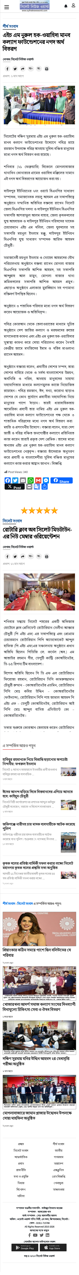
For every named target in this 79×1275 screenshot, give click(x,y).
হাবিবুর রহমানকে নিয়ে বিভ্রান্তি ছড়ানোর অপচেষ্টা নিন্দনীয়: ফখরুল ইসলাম (35, 761)
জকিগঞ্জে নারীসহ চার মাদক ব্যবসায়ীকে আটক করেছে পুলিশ (39, 826)
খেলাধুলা (58, 1183)
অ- (39, 68)
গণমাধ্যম (58, 1157)
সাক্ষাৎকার (58, 1190)
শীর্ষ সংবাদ (10, 26)
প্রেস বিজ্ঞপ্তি (58, 1177)
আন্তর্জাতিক (21, 1157)
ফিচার (21, 1183)
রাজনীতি (21, 1170)
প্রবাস (21, 1164)
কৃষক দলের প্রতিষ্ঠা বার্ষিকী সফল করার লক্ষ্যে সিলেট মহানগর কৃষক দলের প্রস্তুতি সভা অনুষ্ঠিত (38, 865)
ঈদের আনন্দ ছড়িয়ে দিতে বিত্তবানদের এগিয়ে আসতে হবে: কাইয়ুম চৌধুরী (38, 793)
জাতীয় (58, 1151)
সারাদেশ (58, 1164)
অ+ (31, 68)
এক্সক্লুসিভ (58, 1170)
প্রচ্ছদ (21, 1144)
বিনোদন (21, 1190)
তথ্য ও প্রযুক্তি (21, 1177)
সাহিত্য (21, 1196)
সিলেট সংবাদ (12, 520)
